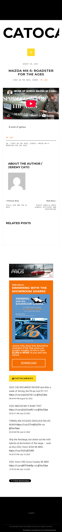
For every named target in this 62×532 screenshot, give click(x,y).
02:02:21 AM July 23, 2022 (19, 413)
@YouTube (42, 394)
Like (45, 80)
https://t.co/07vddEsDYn (28, 424)
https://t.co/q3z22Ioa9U (21, 409)
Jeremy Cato (18, 167)
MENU (31, 52)
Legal (31, 513)
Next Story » (51, 201)
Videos (35, 80)
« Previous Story (12, 201)
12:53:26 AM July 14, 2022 (19, 469)
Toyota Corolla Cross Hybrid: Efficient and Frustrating (45, 207)
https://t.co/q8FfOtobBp (21, 465)
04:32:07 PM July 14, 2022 (19, 454)
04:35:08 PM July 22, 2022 (19, 432)
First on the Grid (21, 80)
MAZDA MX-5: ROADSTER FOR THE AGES (31, 72)
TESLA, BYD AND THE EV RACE (16, 206)
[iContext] (13, 530)
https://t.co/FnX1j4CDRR (21, 450)
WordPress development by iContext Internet (39, 530)
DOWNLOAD (28, 363)
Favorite (15, 401)
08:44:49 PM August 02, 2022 (20, 398)
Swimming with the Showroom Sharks (29, 288)
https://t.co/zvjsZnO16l (21, 394)
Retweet (12, 401)
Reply (10, 401)
